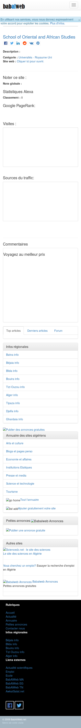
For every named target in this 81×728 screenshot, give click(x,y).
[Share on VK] (31, 43)
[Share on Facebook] (5, 43)
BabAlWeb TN (14, 687)
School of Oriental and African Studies (39, 36)
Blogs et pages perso (19, 451)
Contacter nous (15, 628)
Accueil (10, 612)
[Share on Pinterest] (38, 43)
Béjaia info (12, 363)
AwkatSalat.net (15, 691)
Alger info (12, 395)
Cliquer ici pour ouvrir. (30, 61)
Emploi (10, 671)
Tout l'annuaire (29, 500)
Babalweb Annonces (45, 581)
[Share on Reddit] (25, 43)
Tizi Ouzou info (15, 387)
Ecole (9, 675)
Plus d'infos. (57, 23)
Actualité (11, 616)
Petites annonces (16, 624)
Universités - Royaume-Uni (35, 57)
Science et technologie (20, 483)
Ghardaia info (14, 419)
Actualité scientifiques (19, 668)
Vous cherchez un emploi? (19, 565)
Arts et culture (14, 443)
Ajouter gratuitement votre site (37, 508)
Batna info (12, 355)
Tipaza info (13, 403)
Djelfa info (12, 411)
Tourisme (12, 491)
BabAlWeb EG (14, 683)
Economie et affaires (18, 459)
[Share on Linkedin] (18, 43)
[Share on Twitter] (12, 43)
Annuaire (11, 620)
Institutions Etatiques (19, 467)
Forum (58, 331)
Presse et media (16, 475)
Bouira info (12, 379)
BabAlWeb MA (15, 679)
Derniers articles (37, 331)
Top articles (13, 331)
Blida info (11, 371)
